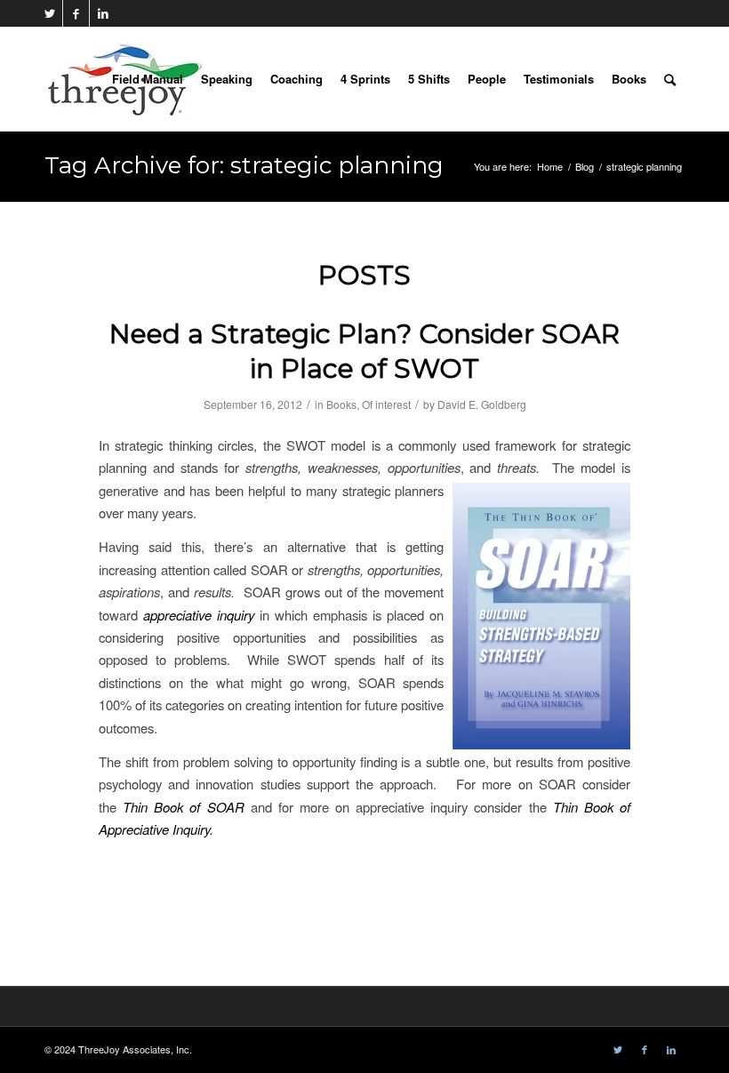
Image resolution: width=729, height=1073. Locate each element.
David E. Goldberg (481, 404)
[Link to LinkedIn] (103, 13)
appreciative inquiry (198, 614)
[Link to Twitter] (49, 13)
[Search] (670, 79)
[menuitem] (147, 79)
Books (341, 404)
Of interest (386, 404)
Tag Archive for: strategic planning (244, 165)
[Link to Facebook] (76, 13)
